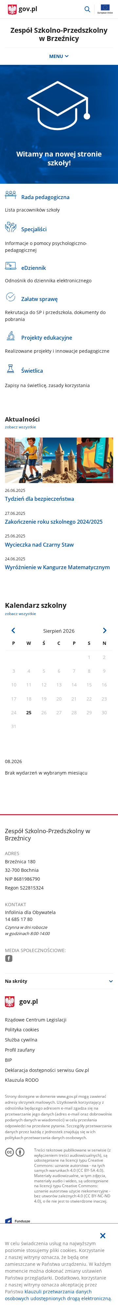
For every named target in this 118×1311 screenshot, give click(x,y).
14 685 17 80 (18, 919)
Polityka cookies (22, 1029)
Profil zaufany (20, 1050)
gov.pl (28, 1002)
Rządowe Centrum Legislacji (36, 1020)
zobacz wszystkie (20, 427)
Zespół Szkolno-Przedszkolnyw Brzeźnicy (59, 34)
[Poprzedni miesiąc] (13, 630)
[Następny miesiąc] (104, 630)
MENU (56, 56)
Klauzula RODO (22, 1080)
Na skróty (16, 981)
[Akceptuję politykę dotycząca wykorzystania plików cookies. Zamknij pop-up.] (102, 1236)
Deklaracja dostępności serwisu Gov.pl (47, 1070)
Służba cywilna (21, 1040)
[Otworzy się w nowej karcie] (9, 958)
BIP (8, 1060)
